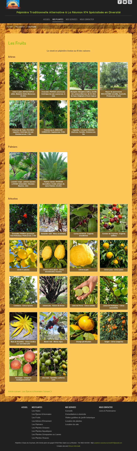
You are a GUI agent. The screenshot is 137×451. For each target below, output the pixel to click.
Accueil (46, 19)
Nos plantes (57, 19)
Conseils (69, 411)
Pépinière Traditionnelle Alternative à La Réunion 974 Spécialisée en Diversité (68, 12)
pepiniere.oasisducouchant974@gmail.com (108, 443)
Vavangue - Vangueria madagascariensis (23, 379)
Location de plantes (73, 421)
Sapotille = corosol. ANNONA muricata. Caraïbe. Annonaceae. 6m (83, 132)
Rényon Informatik (74, 446)
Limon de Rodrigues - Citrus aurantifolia (113, 307)
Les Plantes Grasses (40, 428)
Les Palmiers (37, 424)
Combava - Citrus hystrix (23, 306)
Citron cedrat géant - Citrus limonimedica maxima (53, 271)
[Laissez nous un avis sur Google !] (130, 2)
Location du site (72, 424)
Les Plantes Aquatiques (42, 431)
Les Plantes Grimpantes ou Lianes (46, 434)
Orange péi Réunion (83, 342)
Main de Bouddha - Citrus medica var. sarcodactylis (23, 343)
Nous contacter (87, 19)
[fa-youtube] (125, 2)
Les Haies (36, 411)
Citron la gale (84, 270)
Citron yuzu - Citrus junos (113, 270)
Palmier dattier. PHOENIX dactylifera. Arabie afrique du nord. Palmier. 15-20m (53, 184)
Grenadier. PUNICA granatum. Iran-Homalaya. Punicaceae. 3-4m (23, 235)
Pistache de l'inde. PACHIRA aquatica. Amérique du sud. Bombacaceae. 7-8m (23, 132)
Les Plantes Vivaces (40, 438)
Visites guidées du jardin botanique (80, 418)
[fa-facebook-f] (120, 2)
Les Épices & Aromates (41, 414)
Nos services (71, 19)
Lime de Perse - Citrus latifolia (83, 306)
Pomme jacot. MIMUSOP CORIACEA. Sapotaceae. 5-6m (53, 131)
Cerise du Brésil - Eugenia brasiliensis (84, 235)
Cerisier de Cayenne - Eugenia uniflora (113, 235)
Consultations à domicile (75, 414)
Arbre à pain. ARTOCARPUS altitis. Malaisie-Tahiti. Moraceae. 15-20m (23, 94)
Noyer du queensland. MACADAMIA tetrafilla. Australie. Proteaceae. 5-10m (113, 94)
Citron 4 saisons (23, 270)
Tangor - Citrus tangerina (113, 342)
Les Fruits (36, 418)
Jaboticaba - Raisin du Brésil (53, 306)
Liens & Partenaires (107, 411)
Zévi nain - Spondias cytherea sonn (53, 379)
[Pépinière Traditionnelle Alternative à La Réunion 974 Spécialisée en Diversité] (13, 4)
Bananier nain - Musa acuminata (53, 234)
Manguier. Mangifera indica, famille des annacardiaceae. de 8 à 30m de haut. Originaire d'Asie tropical (84, 94)
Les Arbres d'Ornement (42, 421)
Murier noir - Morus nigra (53, 342)
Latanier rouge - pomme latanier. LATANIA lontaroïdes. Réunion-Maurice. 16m (23, 184)
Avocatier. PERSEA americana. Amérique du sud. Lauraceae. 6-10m (53, 94)
